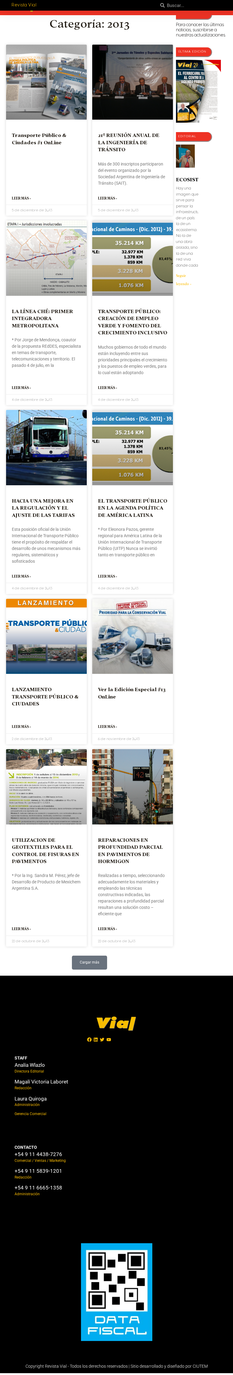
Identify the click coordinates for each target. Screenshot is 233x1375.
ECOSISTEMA (193, 179)
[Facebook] (89, 1039)
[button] (89, 963)
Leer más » (21, 198)
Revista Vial (24, 5)
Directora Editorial (29, 1071)
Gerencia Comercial (30, 1114)
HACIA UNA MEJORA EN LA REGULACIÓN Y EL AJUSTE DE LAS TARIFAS (43, 508)
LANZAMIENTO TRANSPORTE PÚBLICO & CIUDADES (45, 696)
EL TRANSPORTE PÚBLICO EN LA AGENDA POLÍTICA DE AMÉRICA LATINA (132, 508)
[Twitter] (102, 1039)
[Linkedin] (95, 1039)
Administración (27, 1105)
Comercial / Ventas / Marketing (40, 1160)
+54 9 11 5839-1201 (38, 1171)
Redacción (23, 1088)
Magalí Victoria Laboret (41, 1082)
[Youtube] (108, 1039)
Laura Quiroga (31, 1099)
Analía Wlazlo (30, 1065)
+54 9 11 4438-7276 (38, 1154)
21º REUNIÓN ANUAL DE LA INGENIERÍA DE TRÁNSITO (128, 142)
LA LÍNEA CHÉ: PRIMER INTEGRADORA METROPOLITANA (42, 318)
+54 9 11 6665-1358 (38, 1188)
